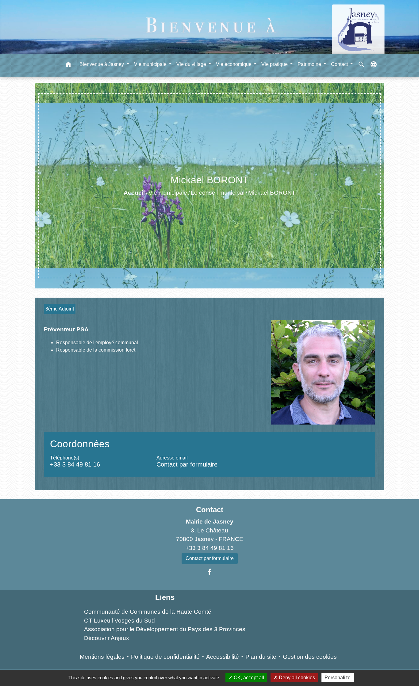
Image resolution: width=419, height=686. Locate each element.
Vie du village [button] (191, 64)
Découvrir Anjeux (106, 638)
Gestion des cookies (310, 657)
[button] (68, 65)
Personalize (338, 677)
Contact (209, 509)
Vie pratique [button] (275, 64)
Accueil (134, 192)
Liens (165, 597)
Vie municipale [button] (151, 64)
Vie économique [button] (234, 64)
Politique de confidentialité (165, 657)
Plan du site (260, 657)
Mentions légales (102, 657)
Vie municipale (167, 192)
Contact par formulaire (186, 464)
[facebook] (209, 572)
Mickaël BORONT (271, 192)
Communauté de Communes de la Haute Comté (147, 611)
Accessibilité (222, 657)
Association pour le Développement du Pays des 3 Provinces (164, 629)
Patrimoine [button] (310, 64)
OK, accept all (248, 677)
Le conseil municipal (217, 192)
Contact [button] (340, 64)
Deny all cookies (296, 677)
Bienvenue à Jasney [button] (102, 64)
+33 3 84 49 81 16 (75, 464)
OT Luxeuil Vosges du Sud (119, 620)
